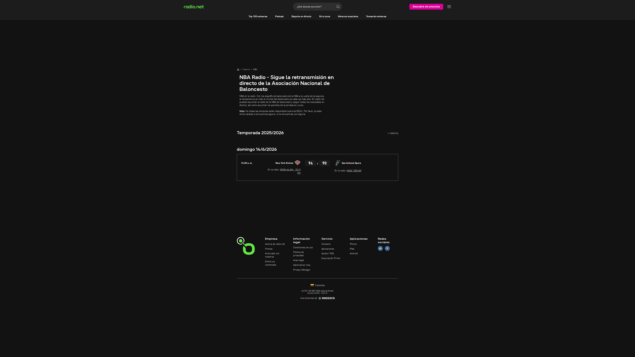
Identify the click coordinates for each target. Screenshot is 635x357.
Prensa (268, 249)
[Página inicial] (238, 69)
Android (354, 253)
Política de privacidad (298, 254)
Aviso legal (298, 260)
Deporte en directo (301, 16)
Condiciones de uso (303, 247)
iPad (352, 249)
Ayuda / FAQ (327, 253)
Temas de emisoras (376, 16)
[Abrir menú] (449, 7)
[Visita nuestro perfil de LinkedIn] (380, 248)
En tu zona (324, 16)
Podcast (279, 16)
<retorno (393, 133)
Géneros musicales (348, 16)
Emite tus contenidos (270, 263)
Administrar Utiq (301, 265)
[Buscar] (338, 7)
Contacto (326, 244)
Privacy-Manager (301, 270)
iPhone (353, 244)
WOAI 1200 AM (354, 171)
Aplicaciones (327, 249)
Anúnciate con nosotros (272, 255)
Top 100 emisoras (258, 16)
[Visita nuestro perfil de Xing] (387, 248)
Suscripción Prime (330, 258)
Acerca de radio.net (275, 244)
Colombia (320, 285)
